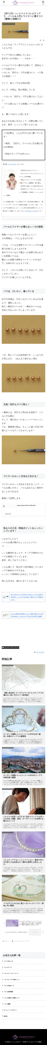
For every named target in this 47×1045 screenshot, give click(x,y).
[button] (42, 568)
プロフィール (31, 211)
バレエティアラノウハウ (11, 647)
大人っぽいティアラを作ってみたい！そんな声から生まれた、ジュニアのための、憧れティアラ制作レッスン (27, 597)
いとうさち (12, 164)
